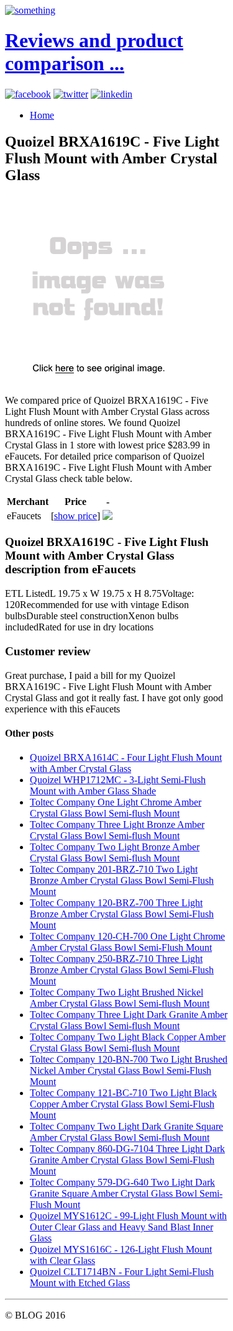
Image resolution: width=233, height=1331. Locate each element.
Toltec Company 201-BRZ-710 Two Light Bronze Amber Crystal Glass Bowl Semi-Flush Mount (122, 880)
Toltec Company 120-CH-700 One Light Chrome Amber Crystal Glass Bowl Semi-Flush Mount (127, 942)
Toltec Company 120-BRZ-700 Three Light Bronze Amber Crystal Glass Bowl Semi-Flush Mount (122, 913)
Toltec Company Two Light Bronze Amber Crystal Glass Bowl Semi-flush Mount (114, 852)
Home (42, 115)
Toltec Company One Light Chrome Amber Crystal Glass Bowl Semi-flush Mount (115, 808)
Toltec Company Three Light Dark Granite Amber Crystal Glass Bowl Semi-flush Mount (128, 1020)
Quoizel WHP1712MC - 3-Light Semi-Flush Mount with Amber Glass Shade (118, 785)
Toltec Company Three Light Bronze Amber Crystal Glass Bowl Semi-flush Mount (117, 830)
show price (75, 516)
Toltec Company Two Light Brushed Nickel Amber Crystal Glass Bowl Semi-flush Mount (119, 998)
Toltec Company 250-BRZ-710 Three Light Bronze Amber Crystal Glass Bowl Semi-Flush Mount (122, 969)
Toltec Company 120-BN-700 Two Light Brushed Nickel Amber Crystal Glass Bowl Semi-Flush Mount (128, 1070)
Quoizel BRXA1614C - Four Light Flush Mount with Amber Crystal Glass (126, 763)
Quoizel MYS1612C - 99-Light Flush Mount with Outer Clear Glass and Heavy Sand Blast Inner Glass (128, 1227)
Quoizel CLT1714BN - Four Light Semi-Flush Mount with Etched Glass (122, 1277)
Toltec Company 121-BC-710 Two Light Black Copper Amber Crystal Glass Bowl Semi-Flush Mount (123, 1104)
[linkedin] (111, 94)
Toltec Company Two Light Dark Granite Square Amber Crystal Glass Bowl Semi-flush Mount (126, 1132)
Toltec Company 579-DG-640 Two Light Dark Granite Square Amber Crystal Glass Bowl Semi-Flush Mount (126, 1193)
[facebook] (28, 94)
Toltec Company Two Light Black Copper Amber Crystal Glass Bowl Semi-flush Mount (128, 1042)
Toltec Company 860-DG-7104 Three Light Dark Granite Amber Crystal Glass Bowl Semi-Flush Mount (127, 1159)
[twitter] (70, 94)
